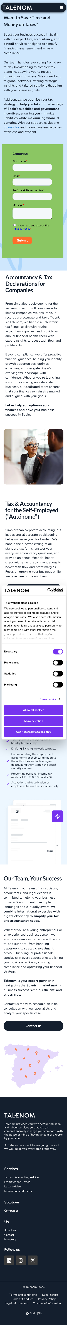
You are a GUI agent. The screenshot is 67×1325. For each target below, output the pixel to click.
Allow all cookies (33, 709)
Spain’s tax (11, 127)
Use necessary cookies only (33, 731)
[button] (61, 7)
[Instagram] (21, 1260)
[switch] (58, 662)
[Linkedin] (9, 1260)
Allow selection (33, 720)
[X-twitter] (33, 1260)
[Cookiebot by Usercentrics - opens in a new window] (48, 590)
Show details (48, 699)
